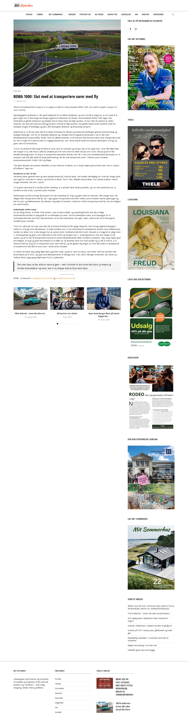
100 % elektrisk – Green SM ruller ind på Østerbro (149, 613)
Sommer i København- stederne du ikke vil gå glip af (150, 626)
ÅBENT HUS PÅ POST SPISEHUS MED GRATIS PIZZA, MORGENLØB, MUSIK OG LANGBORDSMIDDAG (124, 687)
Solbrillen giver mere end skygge (141, 650)
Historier (99, 14)
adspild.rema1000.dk (66, 278)
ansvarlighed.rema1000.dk (41, 278)
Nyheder (72, 14)
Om (136, 14)
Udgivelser (126, 14)
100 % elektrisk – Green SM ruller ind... (30, 313)
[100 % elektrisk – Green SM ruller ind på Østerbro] (30, 298)
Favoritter (112, 14)
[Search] (173, 14)
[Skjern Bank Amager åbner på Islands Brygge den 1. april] (104, 298)
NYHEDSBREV (158, 14)
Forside (29, 14)
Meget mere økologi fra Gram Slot (142, 645)
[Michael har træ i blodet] (67, 298)
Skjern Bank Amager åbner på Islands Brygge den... (103, 314)
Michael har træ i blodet (67, 313)
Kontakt (145, 14)
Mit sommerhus (56, 14)
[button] (17, 305)
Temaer (39, 14)
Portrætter (85, 14)
